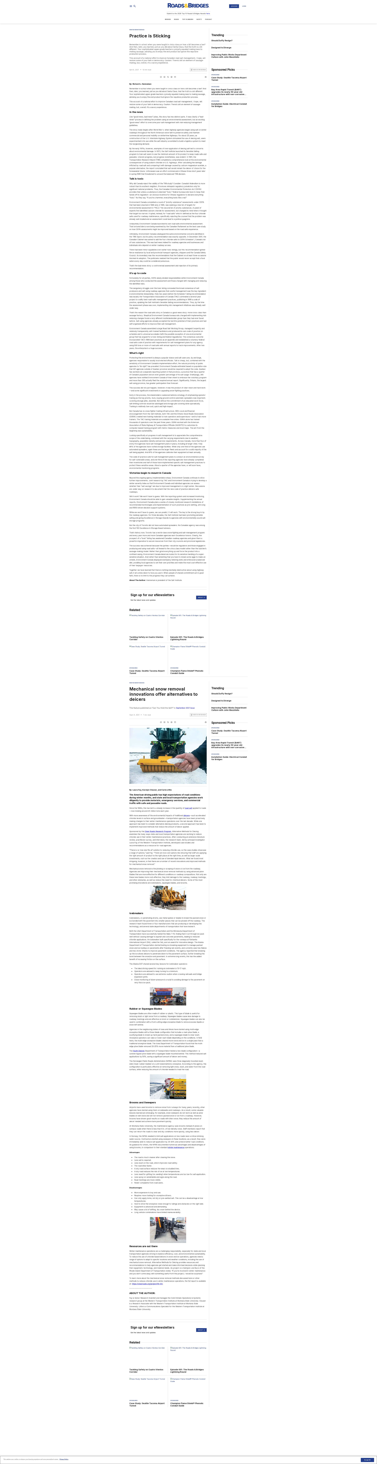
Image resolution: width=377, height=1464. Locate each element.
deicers (186, 815)
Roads (176, 19)
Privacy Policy (64, 1459)
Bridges (168, 19)
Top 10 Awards (187, 19)
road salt (188, 808)
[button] (130, 6)
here (208, 14)
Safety (199, 19)
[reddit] (171, 77)
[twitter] (168, 77)
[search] (134, 6)
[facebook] (161, 77)
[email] (175, 77)
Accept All (367, 1460)
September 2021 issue (185, 708)
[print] (206, 77)
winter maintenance (176, 1147)
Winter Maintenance (136, 29)
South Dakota (139, 1051)
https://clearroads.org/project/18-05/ (147, 1284)
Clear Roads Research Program (158, 831)
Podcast (208, 19)
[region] (188, 1460)
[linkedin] (164, 77)
